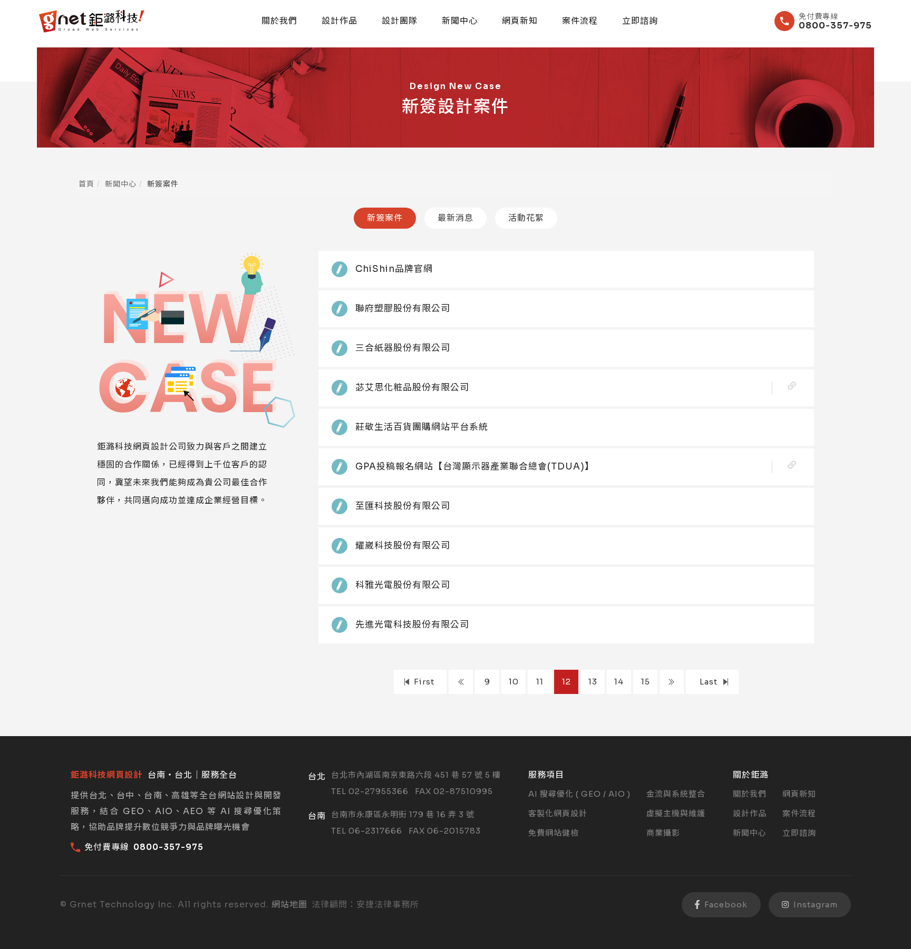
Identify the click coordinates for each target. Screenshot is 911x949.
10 (514, 682)
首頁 (86, 184)
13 (592, 682)
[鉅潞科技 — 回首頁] (91, 21)
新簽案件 (385, 217)
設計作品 (339, 21)
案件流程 (580, 21)
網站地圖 (289, 904)
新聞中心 (460, 21)
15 (645, 682)
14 (619, 682)
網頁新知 (520, 21)
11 (540, 682)
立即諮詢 (640, 21)
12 (566, 682)
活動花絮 (526, 217)
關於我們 (279, 21)
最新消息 (455, 217)
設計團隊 (400, 21)
